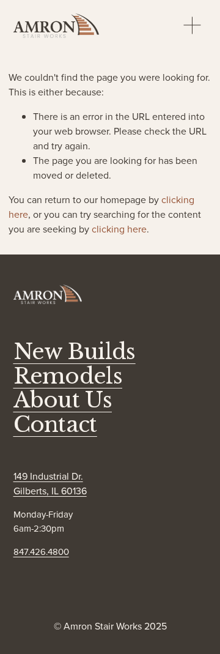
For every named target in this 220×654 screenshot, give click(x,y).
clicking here (119, 229)
